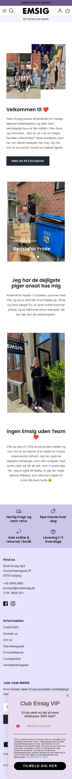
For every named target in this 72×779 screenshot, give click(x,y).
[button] (34, 257)
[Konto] (58, 10)
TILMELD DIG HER (40, 766)
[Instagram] (13, 603)
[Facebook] (5, 603)
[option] (36, 222)
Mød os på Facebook (28, 161)
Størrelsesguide (13, 646)
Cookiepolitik (12, 659)
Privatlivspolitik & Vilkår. (37, 757)
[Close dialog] (67, 695)
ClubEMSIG (11, 627)
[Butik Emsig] (36, 11)
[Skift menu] (4, 10)
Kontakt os (10, 633)
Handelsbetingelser (16, 665)
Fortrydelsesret (13, 652)
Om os (7, 640)
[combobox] (19, 726)
